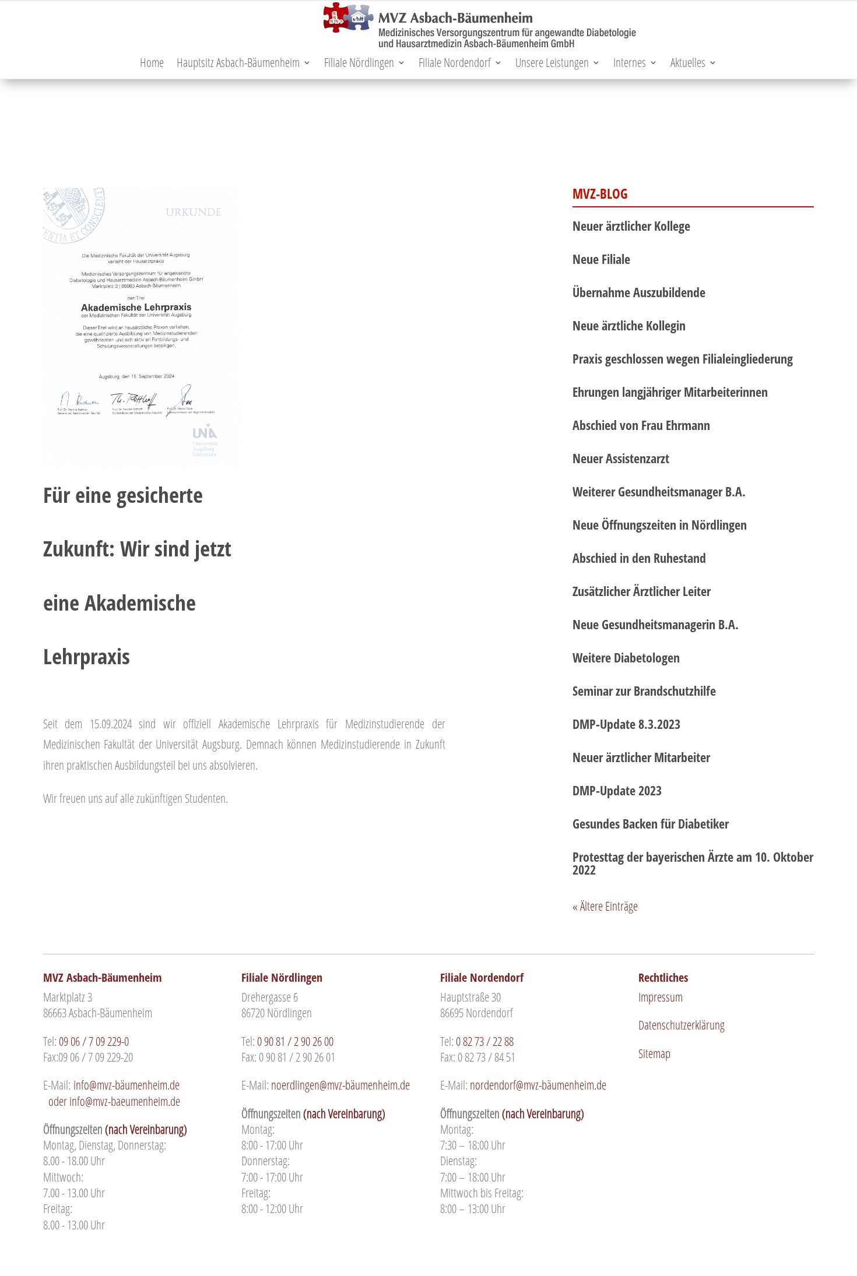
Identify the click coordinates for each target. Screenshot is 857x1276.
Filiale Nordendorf (455, 64)
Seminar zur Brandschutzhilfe (644, 690)
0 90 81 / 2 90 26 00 (295, 1041)
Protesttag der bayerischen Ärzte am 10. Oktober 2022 (692, 863)
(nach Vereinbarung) (146, 1129)
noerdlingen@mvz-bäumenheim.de (340, 1085)
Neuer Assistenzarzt (620, 458)
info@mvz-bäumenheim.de (127, 1085)
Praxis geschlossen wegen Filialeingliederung (682, 358)
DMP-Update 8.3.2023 (626, 723)
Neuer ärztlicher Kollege (631, 225)
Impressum (660, 997)
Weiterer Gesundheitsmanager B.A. (659, 491)
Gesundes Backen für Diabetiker (650, 823)
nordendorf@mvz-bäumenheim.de (538, 1085)
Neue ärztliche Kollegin (629, 325)
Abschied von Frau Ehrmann (641, 424)
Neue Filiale (601, 258)
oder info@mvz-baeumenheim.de (129, 1093)
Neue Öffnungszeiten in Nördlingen (659, 524)
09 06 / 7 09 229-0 (94, 1041)
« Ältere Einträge (605, 906)
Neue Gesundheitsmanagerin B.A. (655, 624)
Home (152, 64)
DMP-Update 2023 (617, 790)
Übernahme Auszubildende (638, 292)
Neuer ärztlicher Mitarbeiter (641, 757)
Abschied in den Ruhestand (639, 557)
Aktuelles (687, 64)
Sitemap (654, 1053)
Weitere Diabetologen (626, 657)
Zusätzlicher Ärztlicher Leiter (641, 591)
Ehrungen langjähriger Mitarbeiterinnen (670, 391)
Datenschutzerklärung (681, 1025)
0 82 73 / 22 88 (485, 1041)
